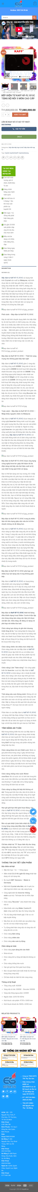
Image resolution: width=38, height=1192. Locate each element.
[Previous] (5, 64)
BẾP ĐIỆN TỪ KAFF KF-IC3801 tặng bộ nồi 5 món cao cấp (10, 1038)
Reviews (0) (6, 272)
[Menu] (3, 3)
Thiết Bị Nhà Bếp (13, 90)
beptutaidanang (24, 153)
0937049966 (6, 125)
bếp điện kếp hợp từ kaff (12, 92)
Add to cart (20, 115)
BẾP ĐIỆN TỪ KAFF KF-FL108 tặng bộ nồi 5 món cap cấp (28, 1038)
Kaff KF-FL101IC (16, 364)
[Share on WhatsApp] (3, 157)
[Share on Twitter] (11, 157)
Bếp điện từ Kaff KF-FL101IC (12, 278)
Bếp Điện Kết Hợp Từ (28, 90)
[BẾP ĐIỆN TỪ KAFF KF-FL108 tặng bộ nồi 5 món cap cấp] (28, 1025)
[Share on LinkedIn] (22, 157)
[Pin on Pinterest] (18, 157)
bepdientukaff (14, 153)
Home (3, 90)
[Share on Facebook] (7, 157)
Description (6, 268)
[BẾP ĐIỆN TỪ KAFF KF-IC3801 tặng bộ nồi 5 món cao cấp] (10, 1025)
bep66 (7, 153)
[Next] (33, 64)
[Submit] (34, 18)
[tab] (19, 268)
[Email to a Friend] (15, 157)
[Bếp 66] (19, 3)
